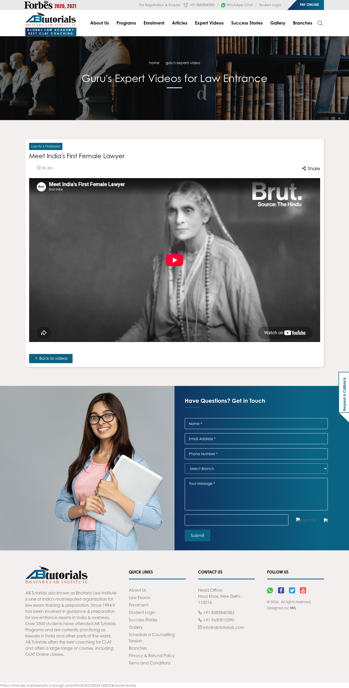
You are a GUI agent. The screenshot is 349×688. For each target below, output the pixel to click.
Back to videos (52, 358)
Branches (302, 23)
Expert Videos (209, 23)
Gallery (277, 23)
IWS (293, 608)
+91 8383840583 (202, 5)
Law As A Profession (45, 146)
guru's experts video (183, 63)
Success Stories (247, 23)
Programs (126, 23)
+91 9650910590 (218, 620)
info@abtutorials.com (223, 627)
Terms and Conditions (149, 663)
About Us (99, 23)
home (154, 63)
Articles (179, 23)
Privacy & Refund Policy (152, 655)
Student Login (270, 5)
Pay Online (309, 5)
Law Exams (139, 597)
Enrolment (154, 23)
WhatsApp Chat (239, 5)
